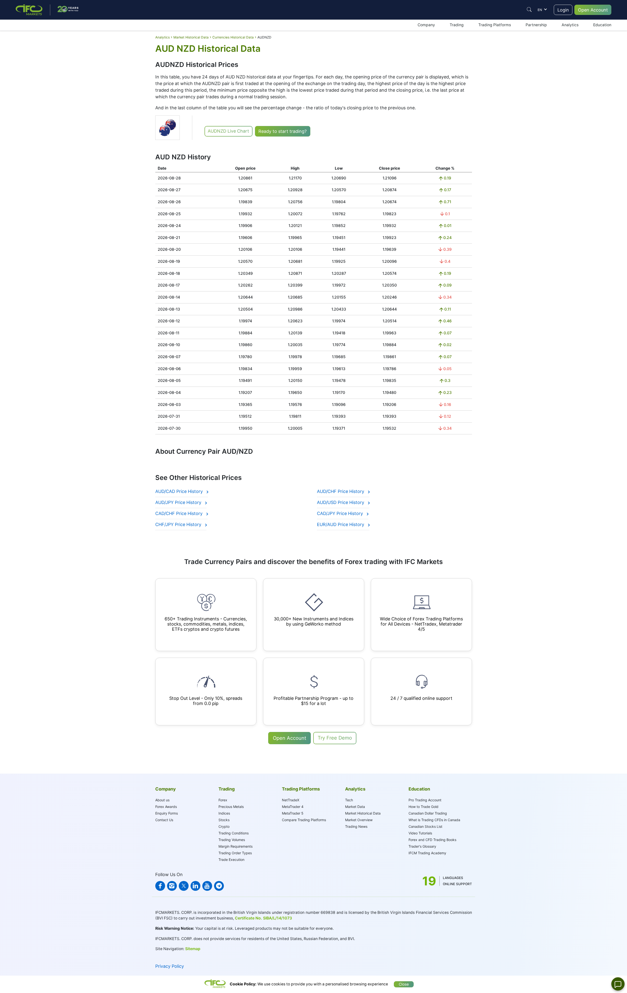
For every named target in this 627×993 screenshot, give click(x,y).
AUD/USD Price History (341, 502)
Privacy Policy (169, 966)
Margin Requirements (235, 846)
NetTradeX (290, 800)
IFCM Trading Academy (427, 853)
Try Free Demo (335, 738)
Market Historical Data (363, 813)
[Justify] (529, 9)
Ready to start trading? (282, 131)
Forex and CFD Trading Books (432, 840)
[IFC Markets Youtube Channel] (207, 886)
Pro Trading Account (425, 800)
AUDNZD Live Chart (228, 131)
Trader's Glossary (422, 846)
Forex (222, 800)
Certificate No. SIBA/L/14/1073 (263, 918)
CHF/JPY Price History (179, 524)
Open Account (593, 10)
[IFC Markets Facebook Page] (160, 886)
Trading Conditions (233, 833)
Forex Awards (166, 806)
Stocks (223, 820)
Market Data (355, 806)
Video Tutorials (420, 833)
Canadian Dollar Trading (428, 813)
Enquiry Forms (166, 813)
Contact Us (164, 820)
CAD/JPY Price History (340, 513)
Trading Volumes (231, 840)
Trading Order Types (235, 853)
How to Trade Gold (423, 806)
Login (563, 10)
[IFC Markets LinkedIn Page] (195, 886)
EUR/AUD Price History (341, 524)
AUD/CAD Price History (179, 491)
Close (404, 984)
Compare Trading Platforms (304, 820)
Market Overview (359, 820)
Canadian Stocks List (425, 826)
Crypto (223, 826)
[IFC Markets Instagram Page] (172, 886)
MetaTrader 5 (292, 813)
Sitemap (192, 948)
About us (162, 800)
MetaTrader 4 (292, 806)
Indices (224, 813)
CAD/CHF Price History (179, 513)
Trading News (356, 826)
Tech (349, 800)
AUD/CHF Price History (341, 491)
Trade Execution (231, 859)
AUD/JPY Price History (179, 502)
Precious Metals (231, 806)
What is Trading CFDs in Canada (434, 820)
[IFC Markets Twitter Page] (184, 886)
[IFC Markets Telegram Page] (219, 886)
